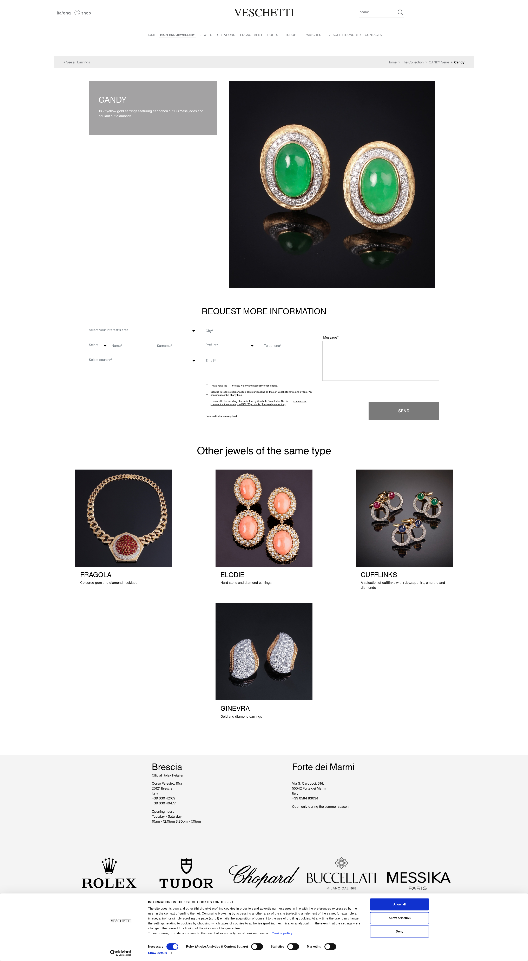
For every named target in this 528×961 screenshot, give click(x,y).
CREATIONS (226, 34)
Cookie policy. (282, 933)
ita (59, 12)
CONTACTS (373, 34)
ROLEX (272, 34)
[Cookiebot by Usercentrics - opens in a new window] (121, 953)
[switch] (257, 946)
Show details (157, 953)
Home (392, 62)
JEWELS (206, 34)
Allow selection (400, 918)
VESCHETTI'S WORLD (345, 34)
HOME (151, 34)
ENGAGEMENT (251, 34)
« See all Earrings (77, 62)
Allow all (399, 904)
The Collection (413, 62)
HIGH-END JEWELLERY (177, 34)
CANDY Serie (439, 62)
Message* (331, 337)
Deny (399, 931)
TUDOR (290, 34)
